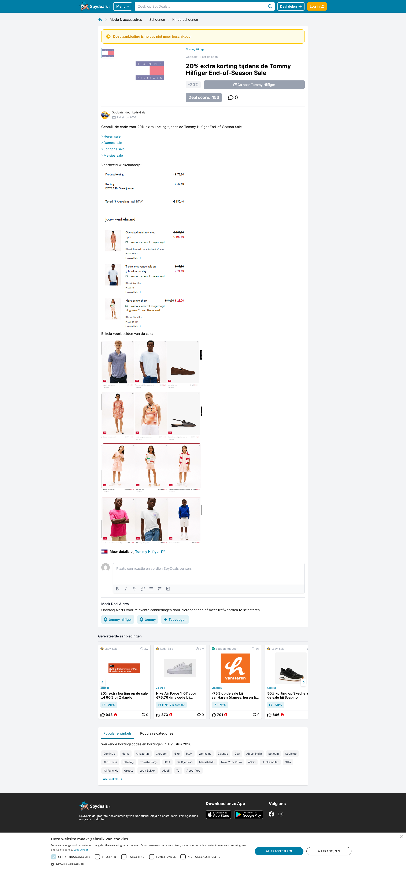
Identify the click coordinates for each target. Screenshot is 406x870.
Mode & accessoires (126, 19)
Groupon (161, 753)
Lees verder (81, 849)
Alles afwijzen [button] (329, 851)
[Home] (100, 19)
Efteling (128, 762)
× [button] (401, 837)
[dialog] (203, 851)
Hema (125, 753)
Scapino (271, 687)
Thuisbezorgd (149, 762)
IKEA (167, 762)
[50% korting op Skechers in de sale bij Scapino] (291, 682)
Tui (178, 770)
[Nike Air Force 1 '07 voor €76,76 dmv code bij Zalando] (180, 682)
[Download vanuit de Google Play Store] (248, 814)
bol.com (273, 753)
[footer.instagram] (281, 814)
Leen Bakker (148, 770)
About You (193, 770)
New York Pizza (231, 762)
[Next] (303, 682)
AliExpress (110, 762)
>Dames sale (111, 143)
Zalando (104, 687)
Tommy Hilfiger (196, 49)
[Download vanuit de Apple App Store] (218, 814)
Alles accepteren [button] (279, 851)
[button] (149, 864)
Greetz (128, 770)
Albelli (166, 770)
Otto (288, 762)
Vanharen (217, 687)
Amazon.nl (143, 753)
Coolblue (291, 753)
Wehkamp (205, 753)
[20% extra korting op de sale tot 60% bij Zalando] (124, 682)
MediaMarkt (207, 762)
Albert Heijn (254, 753)
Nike (177, 753)
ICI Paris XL (110, 770)
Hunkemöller (270, 762)
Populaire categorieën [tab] (158, 733)
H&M (189, 753)
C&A (237, 753)
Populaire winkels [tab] (117, 733)
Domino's (109, 753)
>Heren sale (111, 136)
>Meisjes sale (112, 155)
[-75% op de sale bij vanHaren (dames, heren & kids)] (236, 682)
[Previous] (102, 682)
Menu (121, 6)
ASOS (251, 762)
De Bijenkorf (185, 762)
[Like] (102, 715)
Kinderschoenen (185, 19)
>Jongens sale (113, 149)
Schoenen (157, 19)
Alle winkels (110, 779)
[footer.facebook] (271, 814)
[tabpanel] (203, 760)
